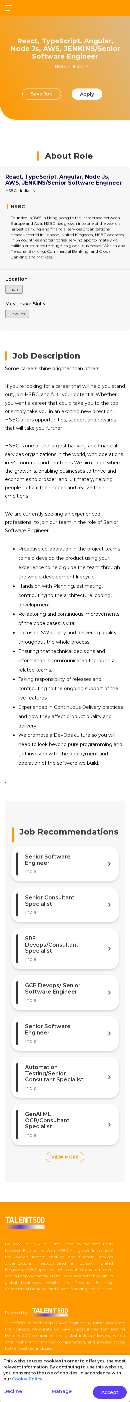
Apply (87, 94)
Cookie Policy (27, 1378)
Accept (109, 1392)
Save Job (42, 94)
